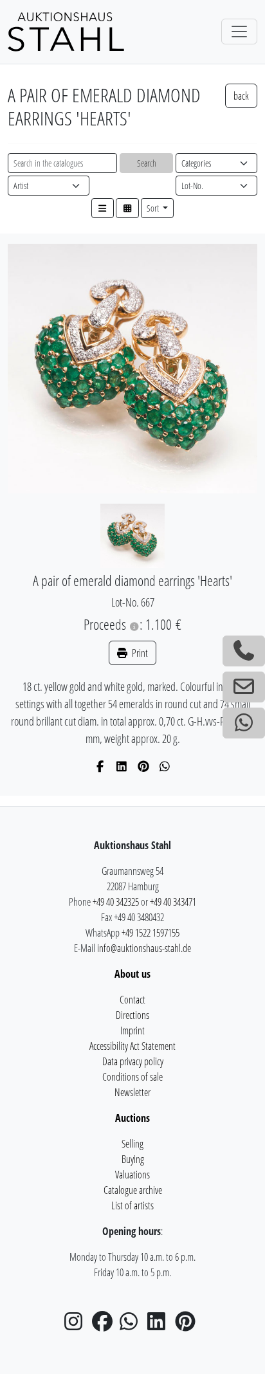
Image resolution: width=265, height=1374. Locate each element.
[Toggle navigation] (239, 31)
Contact (132, 1000)
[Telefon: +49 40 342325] (244, 651)
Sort (154, 208)
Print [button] (139, 653)
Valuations (132, 1175)
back (241, 96)
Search (146, 163)
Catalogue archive (133, 1190)
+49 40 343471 (173, 902)
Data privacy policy (132, 1061)
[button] (102, 208)
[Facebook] (100, 766)
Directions (132, 1015)
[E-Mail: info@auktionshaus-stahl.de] (244, 687)
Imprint (132, 1030)
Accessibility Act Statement (132, 1046)
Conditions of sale (132, 1077)
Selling (132, 1144)
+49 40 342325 (116, 902)
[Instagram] (77, 1325)
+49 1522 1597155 (150, 933)
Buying (133, 1159)
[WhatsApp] (165, 766)
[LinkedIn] (121, 766)
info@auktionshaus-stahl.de (144, 948)
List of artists (132, 1205)
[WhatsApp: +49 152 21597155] (244, 723)
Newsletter (132, 1092)
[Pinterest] (143, 766)
